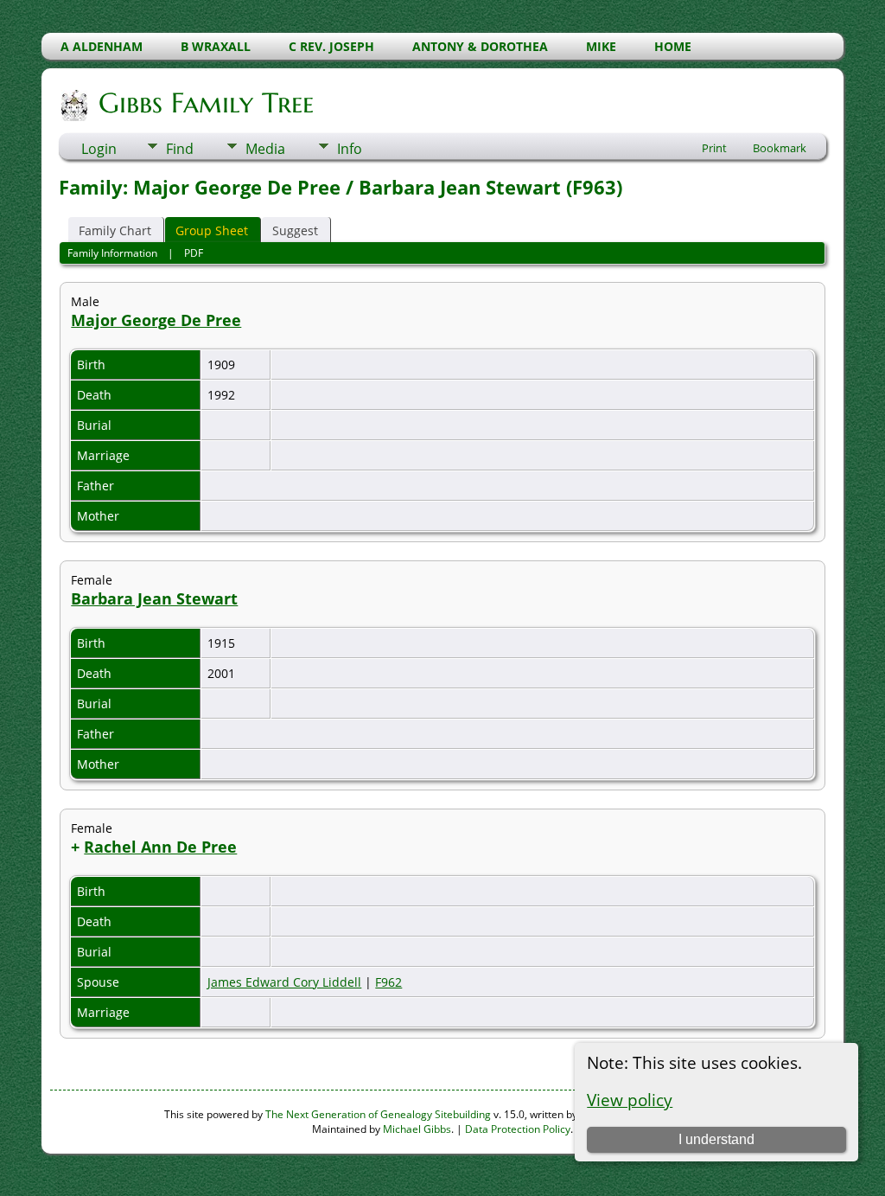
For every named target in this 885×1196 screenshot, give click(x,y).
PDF (193, 253)
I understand (716, 1139)
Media (265, 148)
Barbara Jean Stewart (154, 598)
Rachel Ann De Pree (160, 846)
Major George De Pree (156, 320)
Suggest (295, 230)
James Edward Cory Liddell (284, 982)
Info (349, 148)
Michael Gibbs (417, 1129)
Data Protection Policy (517, 1129)
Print (714, 148)
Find (180, 148)
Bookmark (779, 148)
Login (99, 148)
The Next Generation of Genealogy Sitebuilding (378, 1114)
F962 (388, 982)
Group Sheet (211, 230)
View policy (629, 1099)
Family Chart (115, 230)
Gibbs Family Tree (206, 103)
